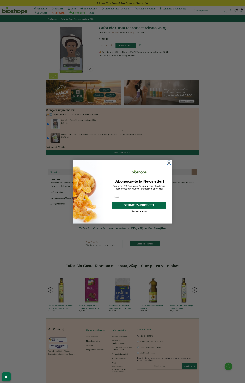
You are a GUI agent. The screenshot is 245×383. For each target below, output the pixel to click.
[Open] (6, 376)
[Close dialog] (169, 163)
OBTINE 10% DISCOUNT (139, 205)
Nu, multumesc (139, 211)
